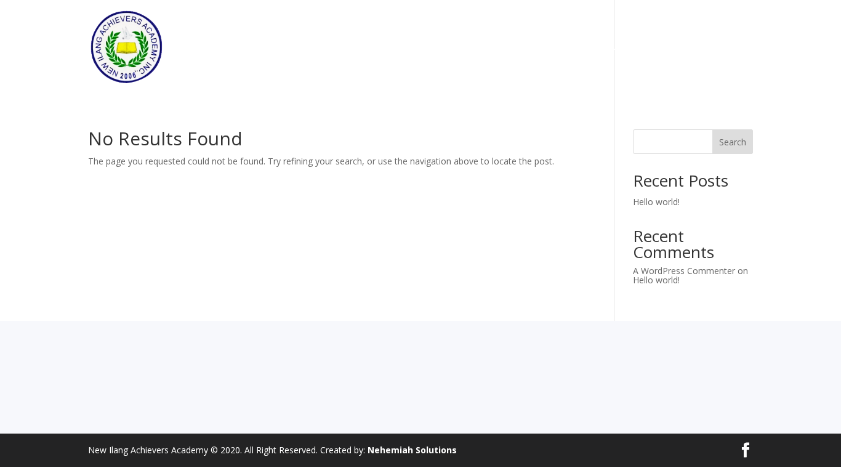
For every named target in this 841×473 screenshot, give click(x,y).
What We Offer (363, 47)
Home (303, 47)
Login (741, 47)
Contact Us (690, 47)
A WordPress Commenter (684, 271)
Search (732, 142)
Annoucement (619, 47)
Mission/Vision (442, 47)
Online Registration (531, 47)
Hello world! (656, 202)
